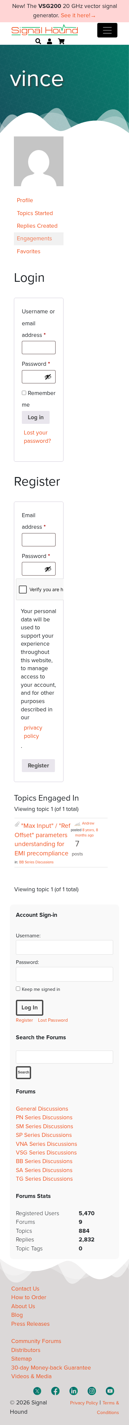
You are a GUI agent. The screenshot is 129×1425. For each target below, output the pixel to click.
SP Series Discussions (44, 1135)
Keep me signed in (41, 989)
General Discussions (42, 1108)
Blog (17, 1314)
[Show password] (48, 376)
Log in (36, 417)
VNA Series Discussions (46, 1144)
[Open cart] (61, 41)
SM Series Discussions (44, 1126)
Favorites (28, 251)
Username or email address (39, 323)
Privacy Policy (84, 1403)
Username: (28, 935)
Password (39, 363)
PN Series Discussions (44, 1117)
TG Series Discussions (44, 1178)
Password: (27, 962)
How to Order (28, 1297)
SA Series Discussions (44, 1170)
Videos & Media (31, 1376)
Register (38, 765)
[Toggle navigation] (107, 30)
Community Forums (36, 1341)
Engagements (34, 238)
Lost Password (53, 1020)
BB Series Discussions (36, 862)
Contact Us (25, 1288)
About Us (23, 1306)
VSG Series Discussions (46, 1152)
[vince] (39, 191)
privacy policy (33, 732)
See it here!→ (78, 15)
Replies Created (37, 225)
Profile (25, 200)
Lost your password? (37, 436)
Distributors (25, 1350)
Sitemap (21, 1358)
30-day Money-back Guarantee (51, 1367)
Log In (30, 1007)
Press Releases (30, 1323)
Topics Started (35, 213)
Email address (39, 521)
